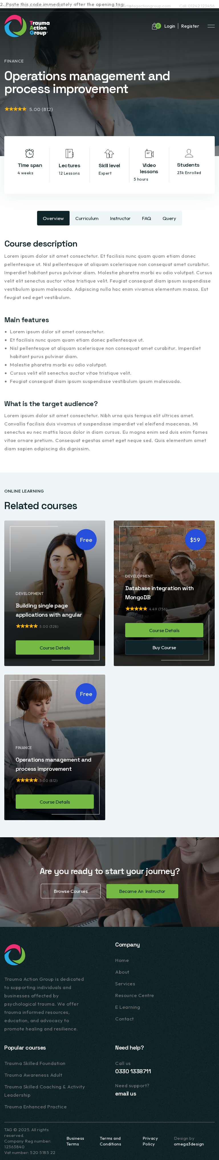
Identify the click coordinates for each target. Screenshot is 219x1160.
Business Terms (75, 1141)
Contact (124, 1019)
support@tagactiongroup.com (142, 6)
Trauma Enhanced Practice (35, 1106)
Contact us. (74, 6)
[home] (27, 26)
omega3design (189, 1144)
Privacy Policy (150, 1141)
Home (122, 960)
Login (169, 26)
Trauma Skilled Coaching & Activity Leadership (44, 1091)
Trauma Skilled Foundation (35, 1063)
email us (125, 1093)
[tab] (53, 218)
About (122, 972)
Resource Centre (134, 995)
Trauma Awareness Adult (33, 1075)
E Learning (127, 1007)
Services (125, 983)
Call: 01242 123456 (197, 6)
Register (190, 26)
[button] (154, 26)
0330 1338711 (133, 1071)
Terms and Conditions (110, 1141)
